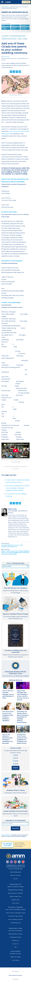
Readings (25, 38)
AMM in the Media (16, 957)
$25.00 (16, 763)
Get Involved (15, 960)
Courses (15, 878)
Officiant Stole (16, 899)
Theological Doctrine (15, 937)
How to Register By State (15, 919)
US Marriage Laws (15, 922)
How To (13, 25)
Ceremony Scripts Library (15, 916)
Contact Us (15, 943)
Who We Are (15, 940)
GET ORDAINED (26, 1)
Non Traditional (5, 36)
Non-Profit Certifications (15, 930)
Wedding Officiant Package (15, 890)
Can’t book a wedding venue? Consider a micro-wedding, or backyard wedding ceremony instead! (18, 488)
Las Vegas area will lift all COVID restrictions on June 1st (12, 545)
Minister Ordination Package (16, 886)
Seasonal (20, 38)
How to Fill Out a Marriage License (15, 912)
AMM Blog (7, 7)
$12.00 (16, 761)
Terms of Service (15, 971)
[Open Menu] (2, 2)
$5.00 (16, 758)
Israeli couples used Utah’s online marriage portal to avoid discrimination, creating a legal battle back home (15, 552)
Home (2, 7)
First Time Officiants (23, 28)
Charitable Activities (15, 953)
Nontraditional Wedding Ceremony (17, 36)
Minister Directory (15, 875)
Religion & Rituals (14, 28)
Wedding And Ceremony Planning (9, 38)
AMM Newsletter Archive (15, 934)
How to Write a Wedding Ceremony (16, 909)
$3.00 (16, 755)
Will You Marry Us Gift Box (15, 893)
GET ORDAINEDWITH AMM (7, 844)
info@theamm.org (11, 865)
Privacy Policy (15, 979)
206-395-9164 (21, 865)
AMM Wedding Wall (15, 872)
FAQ (15, 947)
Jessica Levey (6, 56)
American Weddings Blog (15, 868)
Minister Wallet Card (15, 896)
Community (24, 25)
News (3, 25)
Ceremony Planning (4, 28)
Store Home (15, 903)
